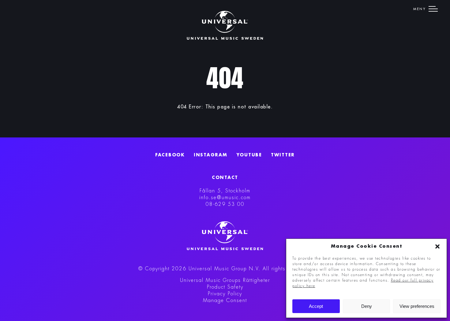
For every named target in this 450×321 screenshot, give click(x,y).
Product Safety (225, 287)
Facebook (170, 155)
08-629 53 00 (225, 204)
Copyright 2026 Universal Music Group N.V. (203, 268)
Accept (316, 306)
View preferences (416, 306)
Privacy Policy (225, 293)
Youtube (249, 155)
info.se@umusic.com (225, 197)
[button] (437, 246)
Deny (366, 306)
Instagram (210, 155)
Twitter (283, 155)
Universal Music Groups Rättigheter (225, 280)
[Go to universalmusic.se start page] (225, 25)
